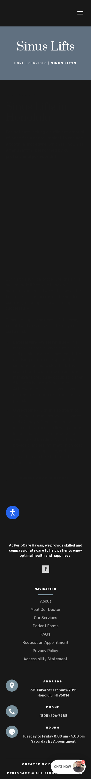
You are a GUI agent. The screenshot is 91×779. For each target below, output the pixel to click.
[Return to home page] (25, 13)
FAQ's (45, 634)
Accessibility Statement (45, 659)
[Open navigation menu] (80, 13)
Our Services (45, 617)
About (45, 601)
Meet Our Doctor (45, 609)
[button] (43, 478)
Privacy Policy (45, 650)
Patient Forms (45, 626)
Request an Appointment (45, 642)
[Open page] (45, 526)
